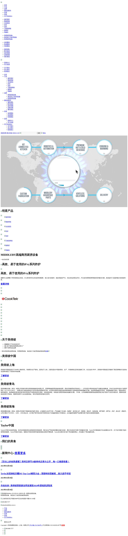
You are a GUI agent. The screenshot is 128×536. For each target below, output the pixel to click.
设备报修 (7, 54)
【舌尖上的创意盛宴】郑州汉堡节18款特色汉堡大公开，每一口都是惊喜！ (35, 461)
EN (18, 133)
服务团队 (7, 49)
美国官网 (3, 133)
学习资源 (7, 64)
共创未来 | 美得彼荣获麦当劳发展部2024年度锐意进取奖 (26, 485)
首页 (5, 5)
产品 (5, 7)
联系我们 (7, 71)
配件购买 (7, 51)
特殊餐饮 (7, 46)
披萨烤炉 (7, 19)
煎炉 (5, 26)
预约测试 (7, 56)
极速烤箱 (7, 21)
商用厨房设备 (8, 35)
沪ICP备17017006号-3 (35, 525)
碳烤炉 (6, 30)
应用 (5, 12)
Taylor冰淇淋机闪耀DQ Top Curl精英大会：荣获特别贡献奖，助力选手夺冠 (36, 473)
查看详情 (5, 284)
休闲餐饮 (7, 42)
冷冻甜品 (7, 23)
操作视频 (7, 53)
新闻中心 (7, 62)
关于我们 (7, 67)
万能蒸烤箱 (7, 28)
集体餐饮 (7, 44)
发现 (5, 14)
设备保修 (10, 107)
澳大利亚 (9, 133)
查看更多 (20, 453)
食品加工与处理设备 (10, 37)
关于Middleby (8, 16)
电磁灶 (6, 32)
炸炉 (5, 25)
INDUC (15, 133)
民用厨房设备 (8, 39)
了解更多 (5, 375)
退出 (44, 133)
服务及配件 (7, 10)
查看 (46, 351)
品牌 (5, 8)
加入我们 (7, 69)
